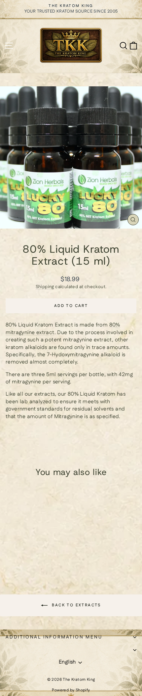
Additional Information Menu (54, 637)
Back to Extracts (75, 605)
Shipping (45, 286)
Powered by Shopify (71, 690)
